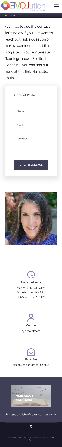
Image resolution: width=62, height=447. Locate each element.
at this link (22, 71)
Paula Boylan (17, 437)
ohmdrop (27, 437)
